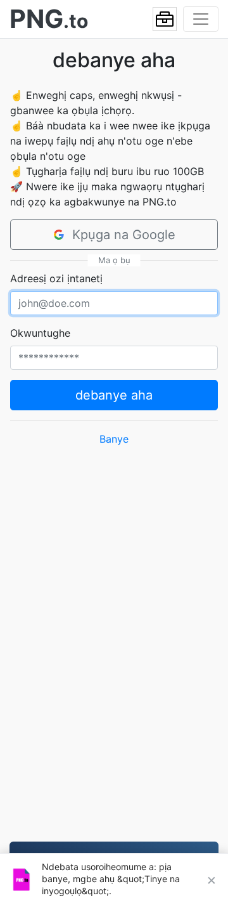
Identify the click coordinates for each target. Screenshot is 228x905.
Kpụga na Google (123, 234)
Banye (114, 439)
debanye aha (114, 395)
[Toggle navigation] (200, 19)
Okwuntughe (40, 333)
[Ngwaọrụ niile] (165, 19)
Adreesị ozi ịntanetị (56, 278)
